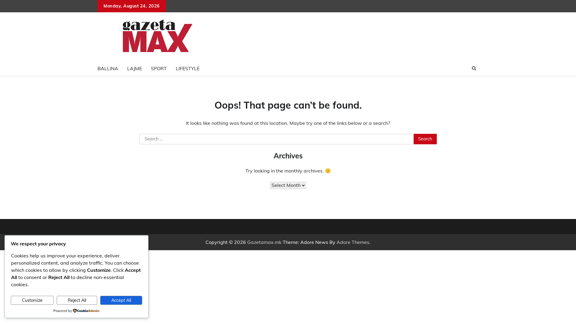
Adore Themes (353, 242)
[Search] (474, 68)
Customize (32, 300)
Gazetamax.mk (264, 242)
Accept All (121, 300)
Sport (159, 68)
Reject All (77, 300)
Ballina (108, 68)
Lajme (134, 68)
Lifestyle (188, 68)
